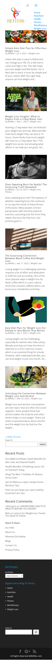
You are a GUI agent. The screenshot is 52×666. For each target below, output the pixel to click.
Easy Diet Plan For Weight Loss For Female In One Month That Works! (25, 329)
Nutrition (11, 592)
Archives (9, 572)
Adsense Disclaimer (15, 536)
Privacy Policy (12, 549)
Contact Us (11, 545)
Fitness (8, 192)
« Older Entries (13, 436)
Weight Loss (34, 53)
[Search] (36, 632)
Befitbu (11, 53)
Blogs (8, 540)
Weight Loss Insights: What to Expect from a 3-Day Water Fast (23, 118)
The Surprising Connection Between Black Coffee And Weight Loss (24, 258)
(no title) (9, 527)
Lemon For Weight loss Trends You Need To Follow (25, 514)
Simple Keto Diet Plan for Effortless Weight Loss (26, 49)
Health (10, 596)
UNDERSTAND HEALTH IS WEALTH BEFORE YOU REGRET (25, 507)
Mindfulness (13, 605)
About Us (10, 532)
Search (8, 440)
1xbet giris (10, 506)
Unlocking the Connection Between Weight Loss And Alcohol (25, 395)
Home (10, 588)
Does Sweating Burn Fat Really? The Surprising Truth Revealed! (26, 186)
